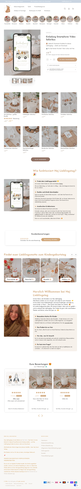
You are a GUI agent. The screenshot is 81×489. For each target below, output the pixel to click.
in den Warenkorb (67, 59)
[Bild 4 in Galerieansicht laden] (30, 80)
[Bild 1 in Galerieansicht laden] (14, 80)
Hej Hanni (25, 440)
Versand (53, 54)
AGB (26, 483)
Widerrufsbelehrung (47, 445)
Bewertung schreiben (50, 239)
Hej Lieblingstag (12, 481)
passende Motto (69, 323)
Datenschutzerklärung (47, 443)
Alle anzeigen (40, 159)
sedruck (37, 214)
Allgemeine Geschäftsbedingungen (51, 448)
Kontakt (43, 453)
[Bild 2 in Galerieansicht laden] (19, 80)
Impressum (44, 440)
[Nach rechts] (34, 81)
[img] (16, 393)
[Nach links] (10, 81)
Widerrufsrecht (9, 483)
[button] (65, 8)
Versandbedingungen (47, 456)
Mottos (61, 183)
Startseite (48, 32)
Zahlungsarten (45, 451)
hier (63, 213)
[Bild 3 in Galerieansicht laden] (24, 80)
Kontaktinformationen (10, 485)
